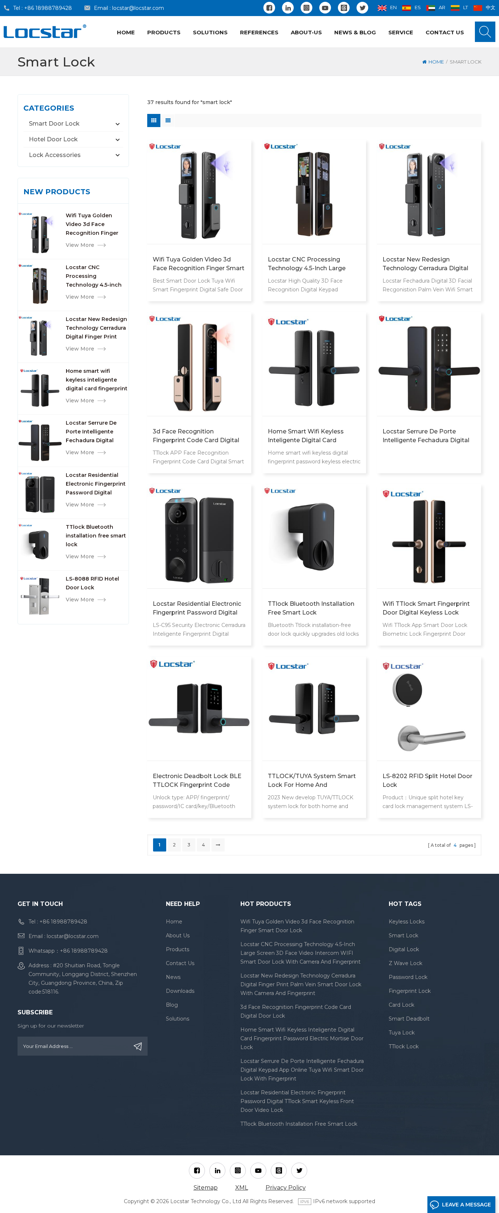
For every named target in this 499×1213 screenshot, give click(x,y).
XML (241, 1187)
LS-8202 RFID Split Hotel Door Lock (427, 780)
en (393, 7)
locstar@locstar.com (138, 8)
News (173, 977)
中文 (490, 7)
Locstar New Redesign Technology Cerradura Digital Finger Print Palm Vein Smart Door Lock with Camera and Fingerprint (96, 328)
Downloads (180, 991)
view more (80, 245)
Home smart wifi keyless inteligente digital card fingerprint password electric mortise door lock (96, 380)
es (418, 7)
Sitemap (206, 1187)
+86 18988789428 (48, 8)
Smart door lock (54, 123)
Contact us (445, 32)
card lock (401, 1005)
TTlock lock (404, 1046)
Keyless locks (406, 921)
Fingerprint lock (410, 991)
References (259, 32)
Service (400, 32)
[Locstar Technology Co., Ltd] (45, 31)
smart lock (403, 935)
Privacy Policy (286, 1187)
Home (126, 32)
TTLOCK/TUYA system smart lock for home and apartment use (312, 781)
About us (178, 935)
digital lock (404, 949)
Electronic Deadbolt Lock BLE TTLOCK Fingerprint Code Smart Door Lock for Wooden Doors (197, 781)
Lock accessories (55, 155)
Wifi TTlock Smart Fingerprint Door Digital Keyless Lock (426, 608)
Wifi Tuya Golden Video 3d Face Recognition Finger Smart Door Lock (92, 224)
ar (442, 7)
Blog (172, 1005)
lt (465, 7)
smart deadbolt (409, 1018)
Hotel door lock (53, 139)
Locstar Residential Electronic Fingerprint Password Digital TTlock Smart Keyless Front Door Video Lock (97, 484)
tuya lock (402, 1032)
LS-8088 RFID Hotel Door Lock (92, 583)
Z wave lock (405, 963)
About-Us (306, 32)
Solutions (210, 32)
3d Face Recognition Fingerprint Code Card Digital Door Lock (196, 436)
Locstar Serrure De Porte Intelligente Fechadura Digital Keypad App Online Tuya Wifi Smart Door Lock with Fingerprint (95, 432)
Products (163, 32)
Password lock (408, 977)
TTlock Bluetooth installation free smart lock (96, 536)
